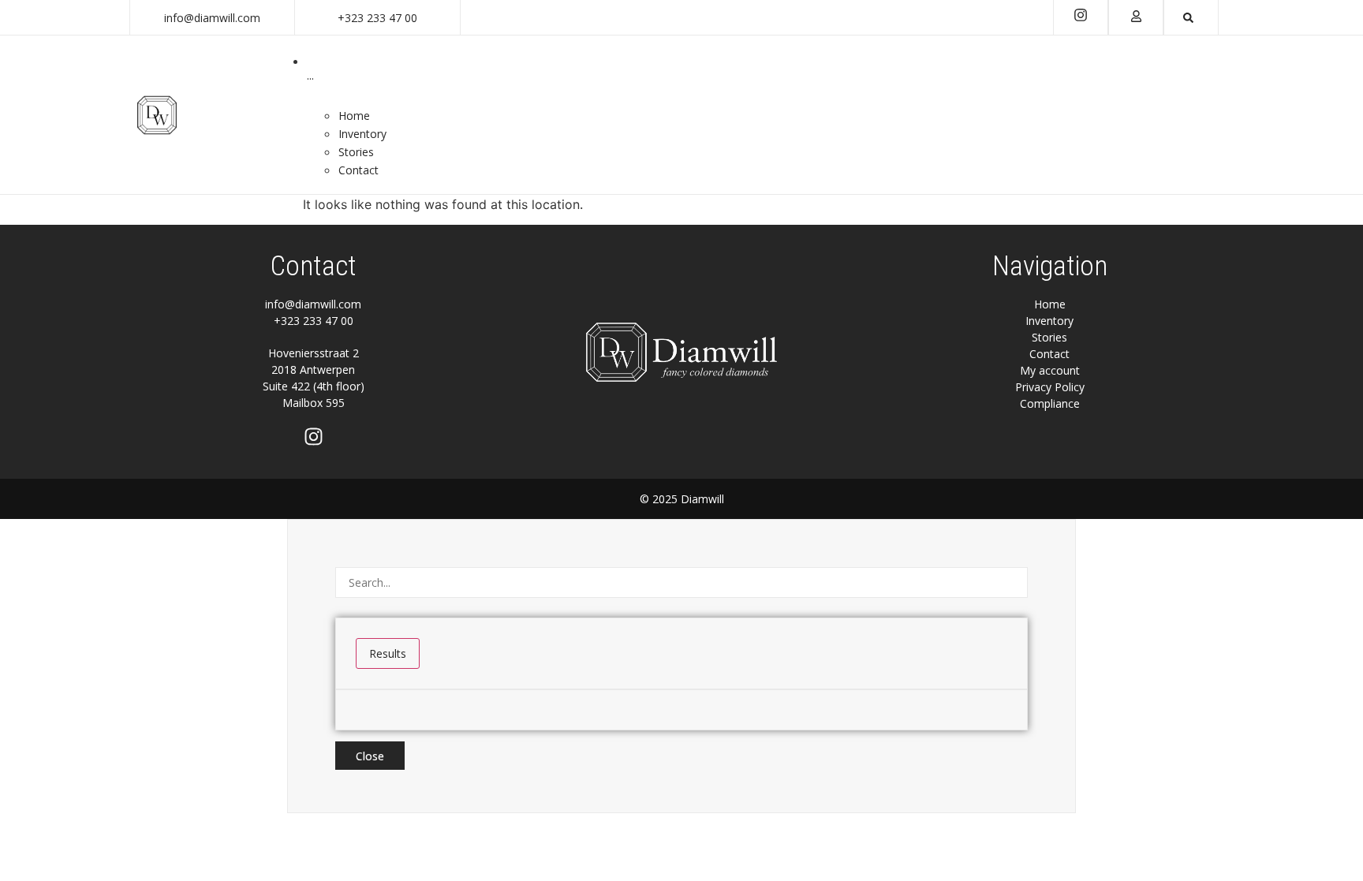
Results (387, 653)
